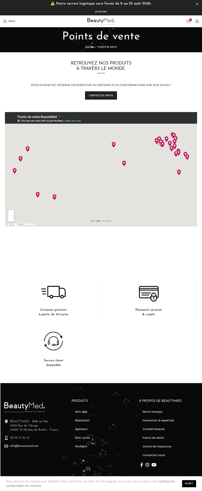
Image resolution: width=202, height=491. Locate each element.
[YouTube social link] (154, 464)
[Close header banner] (197, 4)
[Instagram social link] (147, 464)
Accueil (89, 46)
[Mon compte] (197, 21)
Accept (189, 483)
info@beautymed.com (24, 446)
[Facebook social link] (141, 464)
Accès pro (101, 11)
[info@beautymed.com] (6, 446)
